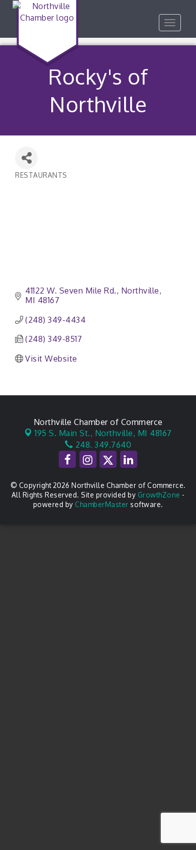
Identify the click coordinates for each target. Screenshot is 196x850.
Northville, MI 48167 (103, 433)
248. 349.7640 (102, 445)
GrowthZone (159, 494)
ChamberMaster (102, 504)
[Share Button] (26, 158)
